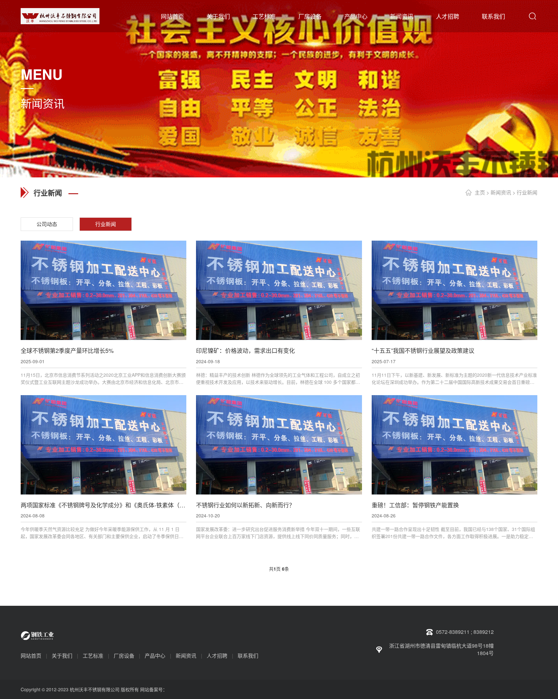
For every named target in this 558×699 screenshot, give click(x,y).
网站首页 (172, 16)
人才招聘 (447, 16)
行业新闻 (527, 192)
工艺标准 (264, 16)
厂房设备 (310, 16)
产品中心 (355, 16)
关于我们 (218, 16)
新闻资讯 (401, 16)
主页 (480, 192)
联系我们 (493, 16)
